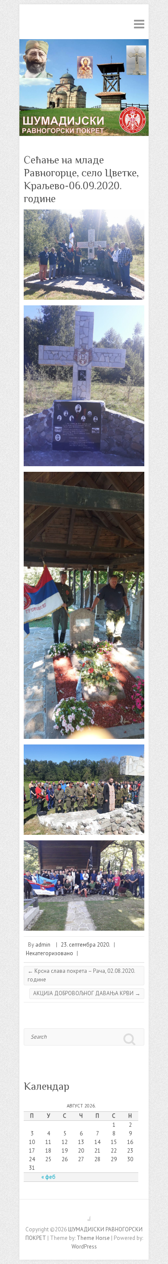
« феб (48, 1177)
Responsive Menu (139, 23)
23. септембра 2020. (85, 944)
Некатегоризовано (49, 953)
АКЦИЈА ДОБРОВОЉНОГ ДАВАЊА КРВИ (86, 993)
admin (42, 944)
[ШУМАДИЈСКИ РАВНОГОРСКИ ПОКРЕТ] (84, 43)
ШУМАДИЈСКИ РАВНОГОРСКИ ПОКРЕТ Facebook (84, 1214)
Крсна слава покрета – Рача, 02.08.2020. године (81, 975)
